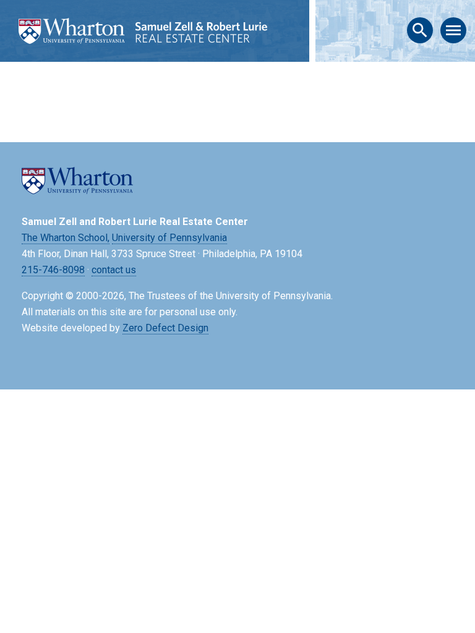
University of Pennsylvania (169, 238)
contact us (114, 270)
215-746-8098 (53, 270)
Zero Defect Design (165, 328)
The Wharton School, (65, 238)
